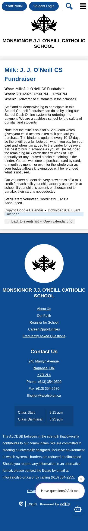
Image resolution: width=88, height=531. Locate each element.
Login (31, 504)
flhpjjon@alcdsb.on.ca (44, 395)
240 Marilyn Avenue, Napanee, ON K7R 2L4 (44, 368)
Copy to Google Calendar (23, 210)
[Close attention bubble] (81, 479)
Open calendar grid (57, 221)
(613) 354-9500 (50, 382)
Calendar (11, 214)
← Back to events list (23, 221)
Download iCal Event (64, 210)
